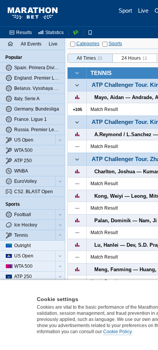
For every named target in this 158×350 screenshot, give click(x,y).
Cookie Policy (117, 331)
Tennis (101, 73)
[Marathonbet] (33, 13)
